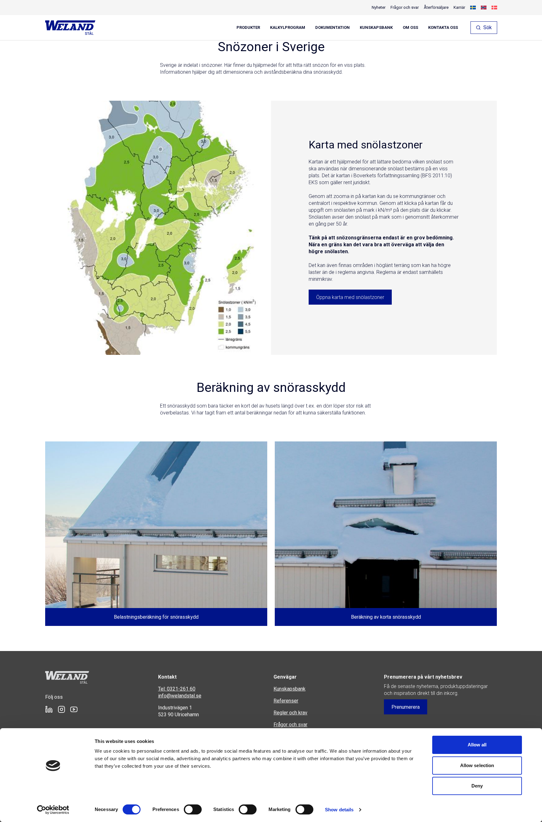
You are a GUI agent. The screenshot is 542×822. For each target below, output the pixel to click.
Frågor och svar (405, 7)
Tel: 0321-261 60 (176, 689)
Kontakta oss (443, 27)
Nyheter (378, 7)
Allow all (477, 744)
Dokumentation (332, 27)
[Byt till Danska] (494, 7)
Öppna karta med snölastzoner (350, 297)
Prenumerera (405, 707)
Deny (477, 785)
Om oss (410, 27)
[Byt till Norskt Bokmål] (483, 7)
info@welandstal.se (179, 696)
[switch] (193, 809)
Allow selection (477, 765)
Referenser (286, 701)
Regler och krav (290, 713)
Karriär (459, 7)
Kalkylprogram (287, 27)
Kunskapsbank (376, 27)
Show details (339, 809)
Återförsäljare (436, 7)
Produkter (248, 27)
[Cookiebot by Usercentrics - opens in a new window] (53, 809)
